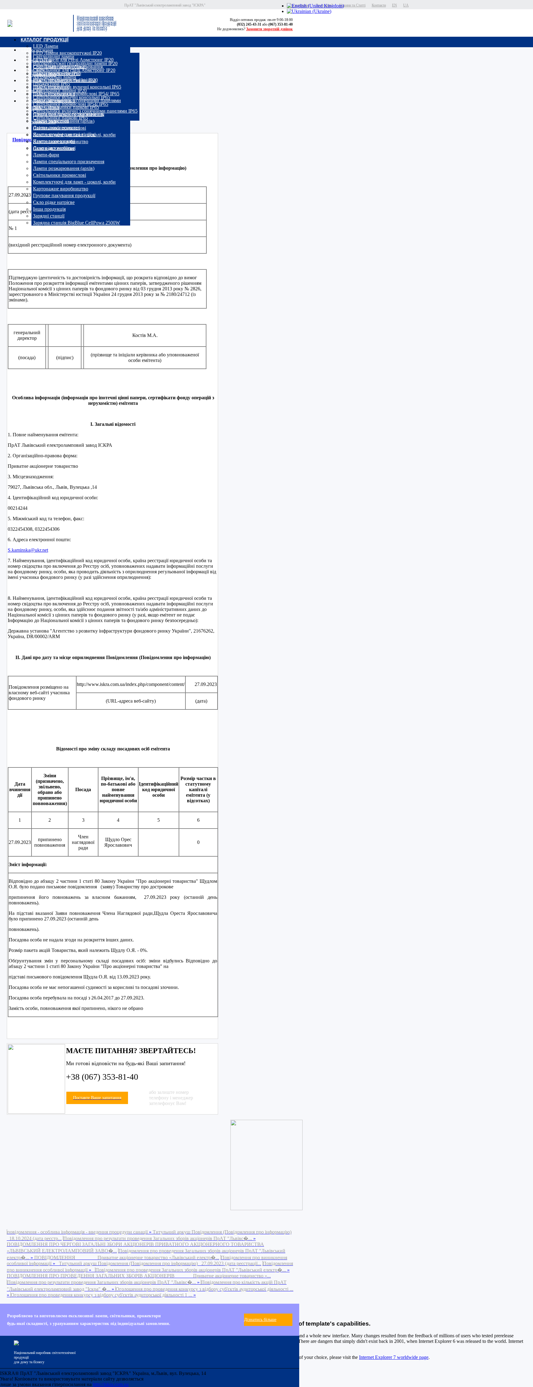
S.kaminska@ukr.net (28, 550)
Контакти (379, 5)
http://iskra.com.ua (111, 1384)
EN (394, 5)
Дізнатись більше (260, 1319)
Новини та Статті (352, 5)
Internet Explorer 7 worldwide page (393, 1357)
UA (406, 5)
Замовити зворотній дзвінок (269, 29)
